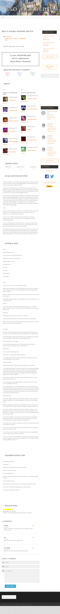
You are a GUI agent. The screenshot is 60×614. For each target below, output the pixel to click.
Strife (4, 103)
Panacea (23, 153)
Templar (48, 119)
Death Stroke (6, 154)
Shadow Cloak (24, 142)
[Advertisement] (30, 23)
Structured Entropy (32, 109)
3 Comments (8, 36)
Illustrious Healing (32, 98)
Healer (16, 38)
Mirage (29, 129)
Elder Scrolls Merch (49, 67)
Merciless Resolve (13, 121)
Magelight (5, 144)
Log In (49, 170)
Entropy (23, 111)
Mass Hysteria (12, 131)
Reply (33, 525)
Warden (52, 131)
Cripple (4, 113)
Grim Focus (5, 123)
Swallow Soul (12, 100)
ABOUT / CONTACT (20, 604)
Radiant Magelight (13, 141)
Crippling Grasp (13, 110)
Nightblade (22, 38)
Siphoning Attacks (32, 119)
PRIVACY (13, 604)
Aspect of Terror (6, 134)
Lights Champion (31, 150)
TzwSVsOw (50, 123)
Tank (6, 40)
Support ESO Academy (49, 182)
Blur (22, 132)
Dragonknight (50, 128)
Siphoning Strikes (25, 122)
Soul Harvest (12, 151)
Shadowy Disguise (31, 140)
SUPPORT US (29, 604)
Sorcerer (53, 117)
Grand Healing (24, 101)
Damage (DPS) (8, 38)
